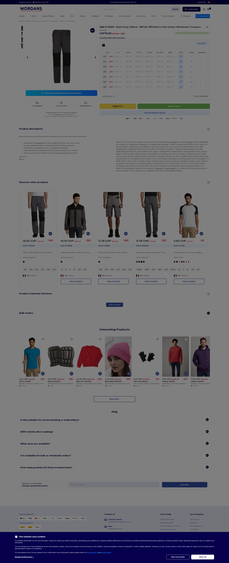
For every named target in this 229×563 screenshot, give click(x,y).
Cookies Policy (92, 552)
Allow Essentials (178, 557)
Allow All (202, 557)
